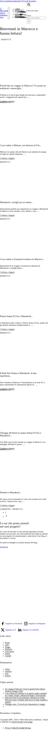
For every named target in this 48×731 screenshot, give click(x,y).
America (8, 671)
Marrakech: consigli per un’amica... (16, 202)
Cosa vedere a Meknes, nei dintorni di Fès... (20, 145)
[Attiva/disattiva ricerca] (28, 4)
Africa (7, 669)
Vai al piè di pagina (28, 1)
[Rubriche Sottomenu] (16, 13)
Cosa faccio (18, 15)
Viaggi (18, 10)
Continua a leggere (7, 101)
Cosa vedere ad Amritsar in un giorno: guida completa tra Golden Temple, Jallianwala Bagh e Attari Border (26, 694)
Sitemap (28, 728)
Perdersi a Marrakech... (11, 492)
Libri (7, 645)
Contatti (19, 17)
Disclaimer (20, 728)
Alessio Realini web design (22, 722)
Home (7, 643)
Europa (8, 676)
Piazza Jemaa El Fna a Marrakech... (16, 316)
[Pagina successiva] (6, 517)
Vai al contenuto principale (10, 1)
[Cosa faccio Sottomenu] (23, 15)
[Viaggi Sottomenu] (23, 10)
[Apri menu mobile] (9, 13)
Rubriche (20, 12)
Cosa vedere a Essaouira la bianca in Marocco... (22, 259)
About (7, 654)
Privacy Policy (10, 728)
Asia (6, 674)
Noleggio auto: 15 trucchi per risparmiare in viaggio (25, 704)
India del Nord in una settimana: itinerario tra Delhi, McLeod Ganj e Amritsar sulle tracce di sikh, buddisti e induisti (26, 700)
